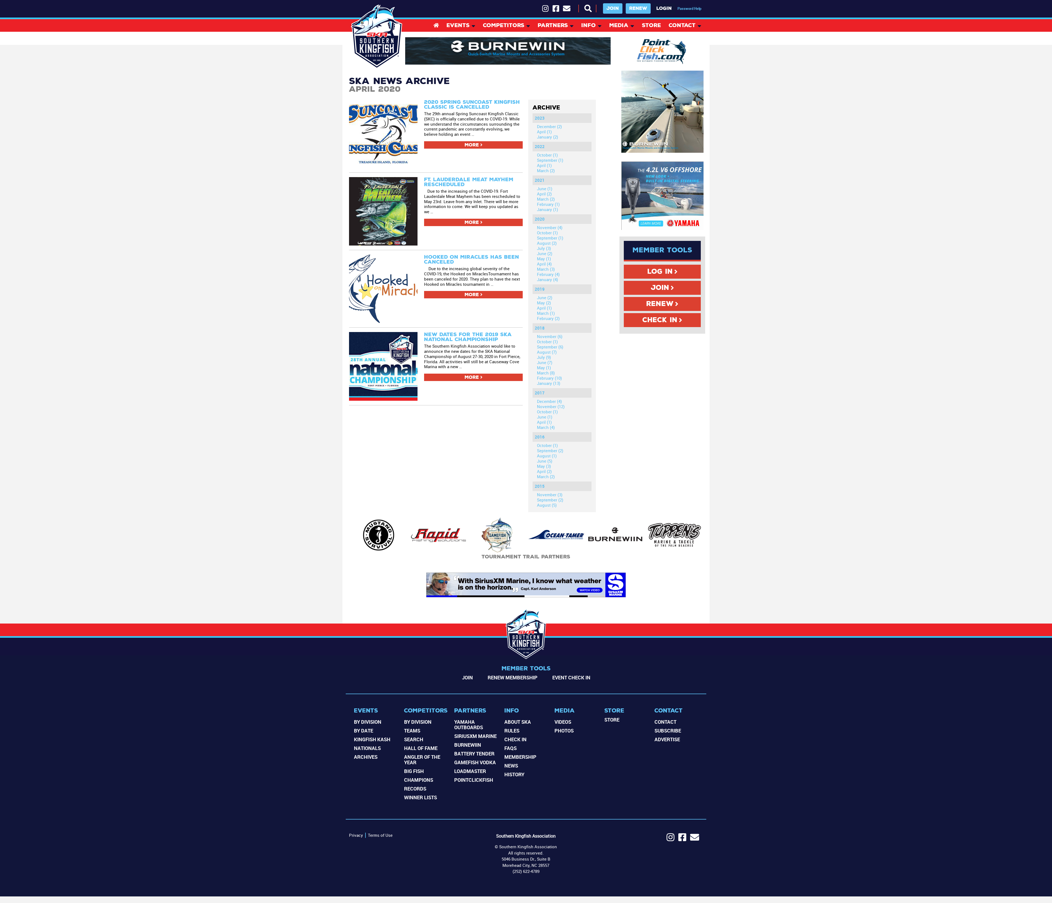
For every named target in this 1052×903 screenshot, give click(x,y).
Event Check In (571, 677)
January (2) (547, 137)
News (511, 765)
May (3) (544, 466)
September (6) (550, 347)
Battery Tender (474, 753)
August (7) (547, 352)
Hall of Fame (421, 748)
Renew (638, 8)
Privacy (356, 835)
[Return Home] (377, 36)
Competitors (503, 26)
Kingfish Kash (372, 739)
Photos (564, 730)
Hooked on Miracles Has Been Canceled (471, 259)
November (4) (549, 227)
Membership (520, 757)
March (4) (546, 427)
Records (415, 788)
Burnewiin (467, 745)
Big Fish (414, 771)
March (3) (546, 269)
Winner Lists (420, 797)
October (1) (547, 155)
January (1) (547, 209)
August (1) (547, 455)
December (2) (549, 126)
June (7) (544, 362)
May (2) (544, 302)
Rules (511, 730)
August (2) (547, 243)
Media (618, 26)
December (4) (549, 401)
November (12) (551, 406)
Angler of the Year (422, 760)
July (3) (544, 248)
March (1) (546, 313)
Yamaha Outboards (468, 725)
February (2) (548, 318)
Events (458, 26)
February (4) (548, 274)
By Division (367, 722)
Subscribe (667, 730)
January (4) (547, 279)
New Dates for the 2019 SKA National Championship (468, 337)
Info (588, 26)
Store (651, 26)
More (472, 145)
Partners (553, 26)
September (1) (550, 160)
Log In (660, 271)
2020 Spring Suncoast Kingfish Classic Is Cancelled (472, 104)
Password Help (689, 8)
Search (413, 739)
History (514, 774)
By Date (363, 730)
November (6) (549, 336)
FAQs (510, 748)
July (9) (544, 357)
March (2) (546, 170)
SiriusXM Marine (475, 736)
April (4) (544, 264)
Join (613, 8)
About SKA (517, 722)
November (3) (549, 494)
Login (664, 8)
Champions (418, 780)
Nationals (367, 748)
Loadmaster (470, 771)
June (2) (544, 253)
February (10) (549, 378)
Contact (682, 26)
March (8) (546, 373)
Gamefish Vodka (475, 762)
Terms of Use (380, 835)
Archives (366, 757)
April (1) (544, 131)
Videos (562, 722)
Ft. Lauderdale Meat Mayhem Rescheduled (468, 182)
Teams (412, 730)
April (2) (544, 194)
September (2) (550, 450)
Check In (659, 320)
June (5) (544, 461)
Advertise (667, 739)
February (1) (548, 204)
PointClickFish (473, 780)
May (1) (544, 258)
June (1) (544, 188)
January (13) (548, 383)
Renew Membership (513, 677)
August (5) (547, 505)
